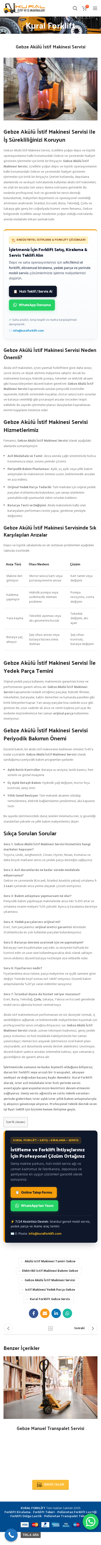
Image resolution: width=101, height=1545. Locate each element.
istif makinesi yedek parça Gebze (50, 1290)
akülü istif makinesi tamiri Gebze (50, 1261)
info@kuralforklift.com (28, 330)
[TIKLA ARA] (11, 1534)
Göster (20, 1122)
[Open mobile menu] (95, 8)
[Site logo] (25, 8)
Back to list (50, 1328)
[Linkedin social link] (56, 1313)
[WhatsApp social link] (67, 1313)
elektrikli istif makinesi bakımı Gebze (50, 1271)
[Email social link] (45, 1313)
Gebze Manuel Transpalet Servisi (50, 1428)
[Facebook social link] (33, 1313)
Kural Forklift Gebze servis (50, 1299)
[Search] (75, 8)
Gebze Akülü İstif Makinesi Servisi (50, 1280)
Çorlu (37, 999)
